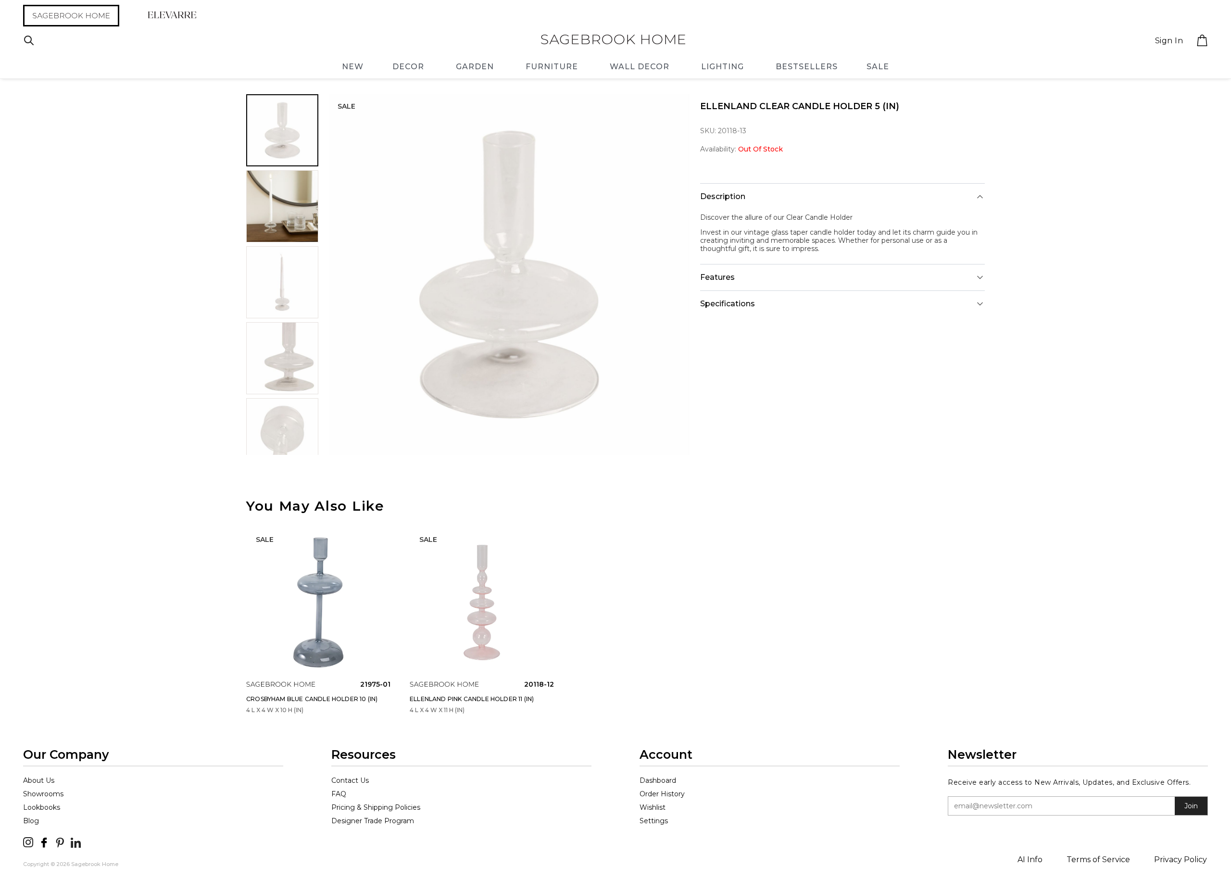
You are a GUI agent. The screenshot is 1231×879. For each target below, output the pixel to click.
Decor (408, 66)
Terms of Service (1098, 859)
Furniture (552, 66)
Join (1191, 806)
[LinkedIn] (76, 842)
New (353, 66)
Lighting (722, 66)
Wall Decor (639, 66)
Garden (475, 66)
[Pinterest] (60, 842)
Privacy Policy (1180, 859)
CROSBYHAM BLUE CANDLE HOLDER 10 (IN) (311, 699)
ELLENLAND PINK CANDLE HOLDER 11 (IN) (472, 699)
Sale (878, 66)
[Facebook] (44, 842)
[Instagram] (28, 842)
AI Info (1030, 859)
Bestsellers (807, 66)
